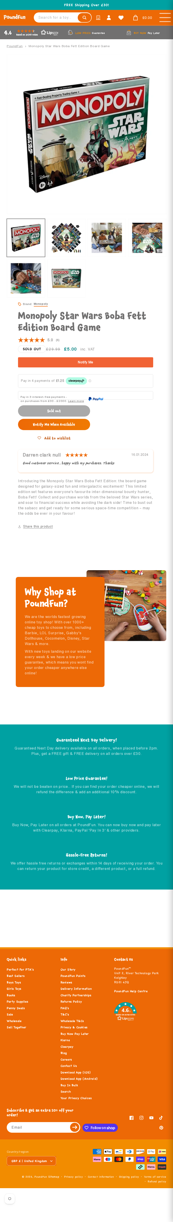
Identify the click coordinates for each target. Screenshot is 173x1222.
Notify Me (85, 362)
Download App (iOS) (76, 1072)
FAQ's (65, 1008)
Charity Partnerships (76, 995)
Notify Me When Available (54, 424)
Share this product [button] (38, 526)
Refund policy (157, 1181)
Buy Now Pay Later (75, 1034)
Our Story (68, 969)
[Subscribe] (75, 1127)
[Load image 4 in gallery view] (147, 238)
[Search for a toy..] (84, 17)
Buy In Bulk (69, 1085)
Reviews (66, 982)
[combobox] (63, 17)
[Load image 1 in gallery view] (26, 238)
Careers (66, 1059)
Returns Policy (71, 1001)
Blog (64, 1053)
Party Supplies (17, 1001)
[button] (141, 18)
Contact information (101, 1176)
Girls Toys (14, 989)
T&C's (65, 1014)
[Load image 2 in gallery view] (66, 238)
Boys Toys (14, 982)
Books (11, 995)
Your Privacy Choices (76, 1098)
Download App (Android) (79, 1079)
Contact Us (69, 1066)
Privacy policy (73, 1176)
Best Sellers (16, 976)
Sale (10, 1014)
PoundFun (15, 46)
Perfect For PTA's (20, 969)
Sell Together (16, 1027)
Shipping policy (129, 1176)
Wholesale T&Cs (72, 1021)
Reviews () (38, 340)
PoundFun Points (73, 976)
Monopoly (41, 303)
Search (66, 1091)
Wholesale (14, 1021)
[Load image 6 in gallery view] (66, 278)
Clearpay (67, 1047)
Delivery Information (76, 989)
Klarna (65, 1040)
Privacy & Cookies (74, 1027)
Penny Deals (16, 1008)
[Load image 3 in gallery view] (107, 238)
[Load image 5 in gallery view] (26, 278)
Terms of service (155, 1176)
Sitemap (53, 1176)
